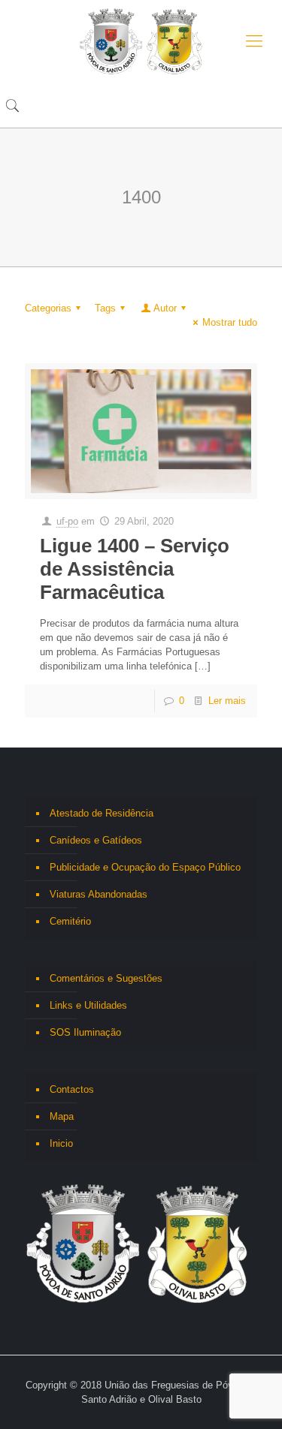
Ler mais (227, 700)
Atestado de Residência (101, 813)
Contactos (72, 1089)
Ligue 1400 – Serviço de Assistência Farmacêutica (134, 568)
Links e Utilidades (88, 1005)
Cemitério (70, 921)
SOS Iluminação (85, 1032)
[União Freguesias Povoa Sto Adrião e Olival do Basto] (141, 41)
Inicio (61, 1143)
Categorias (48, 308)
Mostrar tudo (229, 322)
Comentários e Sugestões (106, 978)
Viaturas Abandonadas (98, 894)
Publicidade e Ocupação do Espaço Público (145, 867)
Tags (105, 308)
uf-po (67, 521)
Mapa (62, 1116)
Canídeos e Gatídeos (96, 840)
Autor (165, 308)
